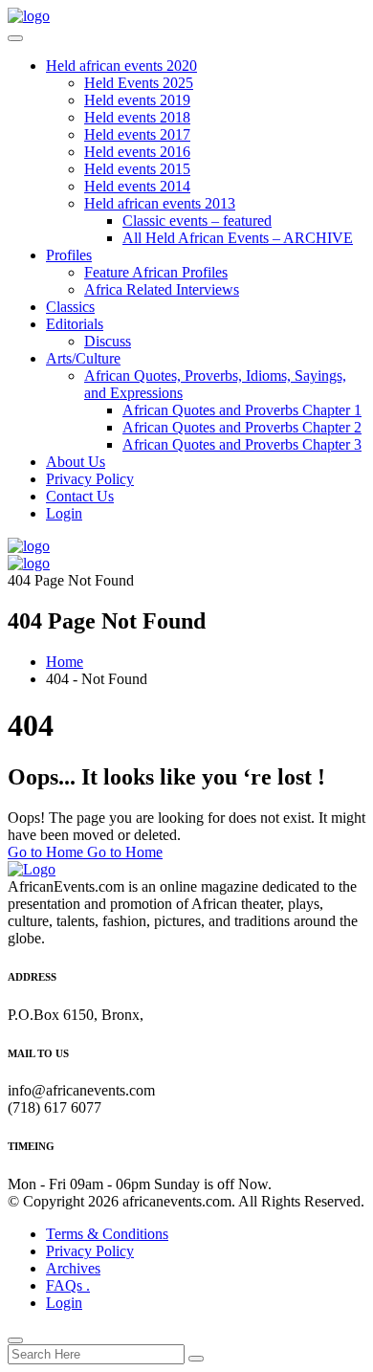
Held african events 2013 (159, 203)
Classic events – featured (197, 220)
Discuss (107, 341)
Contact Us (80, 496)
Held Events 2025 (138, 83)
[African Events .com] (29, 16)
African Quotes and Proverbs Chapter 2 (242, 427)
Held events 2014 (137, 186)
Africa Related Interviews (161, 289)
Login (64, 513)
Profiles (69, 255)
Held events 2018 (137, 117)
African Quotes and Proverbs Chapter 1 (242, 410)
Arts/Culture (83, 358)
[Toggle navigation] (15, 38)
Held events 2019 (137, 100)
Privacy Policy (90, 479)
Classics (70, 307)
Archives (73, 1268)
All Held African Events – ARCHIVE (237, 238)
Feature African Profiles (156, 272)
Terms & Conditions (107, 1234)
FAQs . (68, 1285)
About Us (75, 462)
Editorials (74, 324)
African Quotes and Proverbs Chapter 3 (242, 444)
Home (64, 661)
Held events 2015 (137, 169)
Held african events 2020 (121, 65)
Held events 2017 (137, 134)
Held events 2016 (137, 152)
